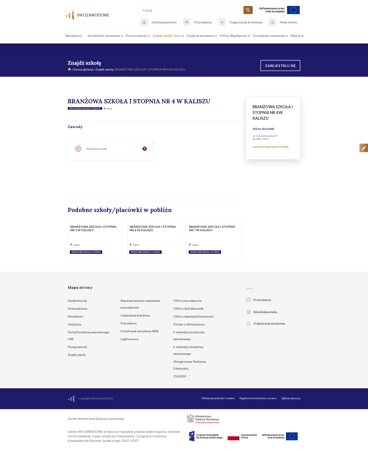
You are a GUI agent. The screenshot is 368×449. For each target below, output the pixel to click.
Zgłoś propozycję (290, 398)
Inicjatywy (75, 324)
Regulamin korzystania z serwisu (258, 398)
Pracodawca (262, 300)
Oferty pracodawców (187, 300)
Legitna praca (129, 339)
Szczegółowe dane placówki (271, 147)
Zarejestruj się (77, 300)
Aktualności (76, 316)
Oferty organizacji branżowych (193, 316)
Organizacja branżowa (269, 323)
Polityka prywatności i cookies (218, 398)
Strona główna (83, 69)
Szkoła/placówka (265, 312)
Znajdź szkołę (104, 69)
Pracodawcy (129, 323)
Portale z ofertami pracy (189, 324)
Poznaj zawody (78, 347)
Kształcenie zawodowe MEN (140, 331)
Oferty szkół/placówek (188, 308)
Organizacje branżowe (136, 315)
